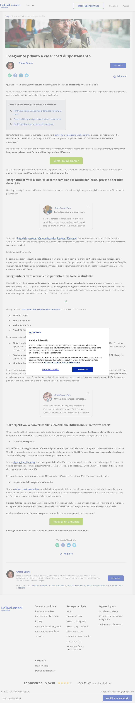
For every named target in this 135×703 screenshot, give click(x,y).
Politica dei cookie (52, 362)
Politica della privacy (71, 362)
